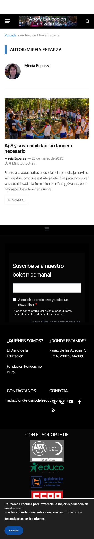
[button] (47, 229)
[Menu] (7, 21)
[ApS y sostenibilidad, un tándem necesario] (47, 118)
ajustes (39, 519)
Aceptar (14, 530)
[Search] (87, 21)
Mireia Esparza (37, 65)
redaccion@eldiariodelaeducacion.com (37, 400)
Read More (16, 200)
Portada (10, 35)
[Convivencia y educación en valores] (48, 21)
